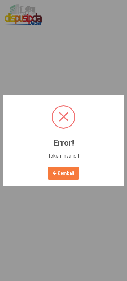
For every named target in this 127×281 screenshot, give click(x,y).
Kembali (65, 173)
